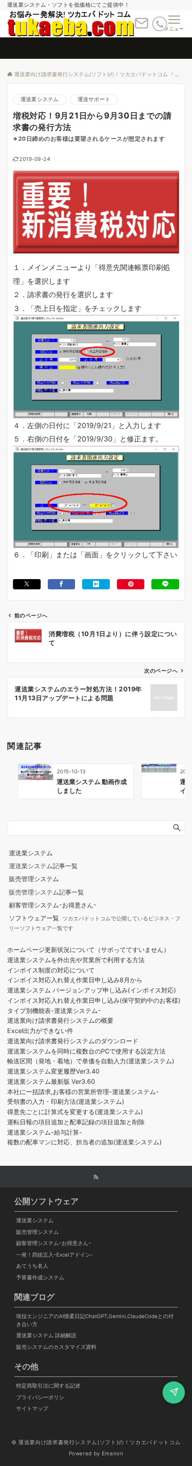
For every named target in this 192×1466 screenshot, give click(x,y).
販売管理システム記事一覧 (46, 892)
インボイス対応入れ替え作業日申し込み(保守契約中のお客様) (93, 1000)
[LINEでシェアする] (165, 584)
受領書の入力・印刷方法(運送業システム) (65, 1101)
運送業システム (40, 99)
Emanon (113, 1453)
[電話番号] (159, 23)
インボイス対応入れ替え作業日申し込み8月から (74, 980)
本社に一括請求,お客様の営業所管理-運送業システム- (83, 1091)
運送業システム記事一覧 (43, 866)
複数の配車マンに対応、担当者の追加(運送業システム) (84, 1142)
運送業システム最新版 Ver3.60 (51, 1081)
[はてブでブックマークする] (96, 584)
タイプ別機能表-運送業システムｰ (54, 1010)
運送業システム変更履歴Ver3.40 (53, 1071)
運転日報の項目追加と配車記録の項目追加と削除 (76, 1122)
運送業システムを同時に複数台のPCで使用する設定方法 (86, 1051)
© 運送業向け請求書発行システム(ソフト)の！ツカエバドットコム (96, 1442)
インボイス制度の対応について (51, 970)
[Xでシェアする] (27, 584)
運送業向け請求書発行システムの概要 (60, 1020)
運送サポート (94, 99)
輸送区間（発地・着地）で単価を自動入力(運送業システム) (90, 1061)
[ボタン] (141, 26)
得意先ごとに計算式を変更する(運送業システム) (75, 1111)
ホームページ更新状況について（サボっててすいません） (88, 949)
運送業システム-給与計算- (44, 1132)
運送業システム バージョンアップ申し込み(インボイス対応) (91, 990)
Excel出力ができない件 (40, 1030)
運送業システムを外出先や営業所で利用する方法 (76, 960)
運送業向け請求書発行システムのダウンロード (72, 1041)
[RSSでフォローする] (96, 1177)
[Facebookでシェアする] (61, 584)
